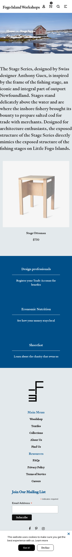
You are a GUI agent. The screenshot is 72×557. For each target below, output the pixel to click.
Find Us (36, 447)
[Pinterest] (36, 528)
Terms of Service (36, 474)
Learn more (41, 540)
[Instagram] (43, 528)
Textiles (36, 426)
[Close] (69, 534)
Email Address (22, 503)
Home (10, 31)
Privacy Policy (36, 467)
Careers (36, 481)
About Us (36, 440)
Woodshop (36, 419)
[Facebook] (30, 528)
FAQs (36, 460)
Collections (36, 433)
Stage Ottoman (36, 233)
